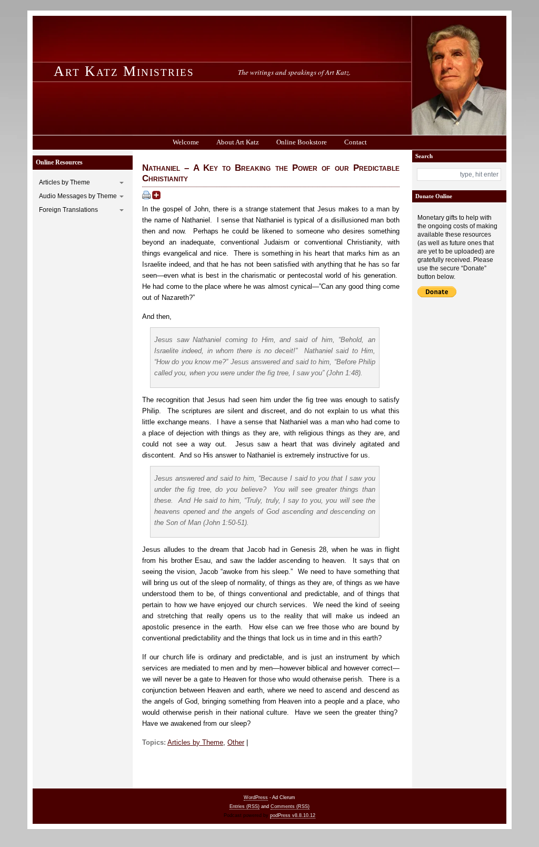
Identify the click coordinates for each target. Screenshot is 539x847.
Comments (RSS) (290, 806)
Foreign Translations (68, 209)
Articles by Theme (64, 182)
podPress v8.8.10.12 (292, 815)
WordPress (256, 797)
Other (235, 742)
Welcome (186, 142)
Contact (355, 142)
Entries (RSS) (244, 806)
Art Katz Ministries (124, 71)
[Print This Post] (146, 197)
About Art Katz (237, 142)
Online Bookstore (301, 142)
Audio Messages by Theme (78, 196)
